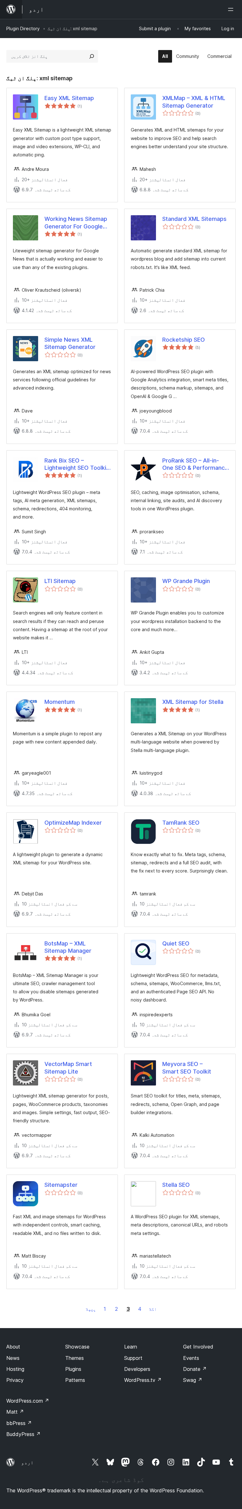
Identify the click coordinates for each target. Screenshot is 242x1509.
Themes (74, 1358)
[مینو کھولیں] (232, 9)
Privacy (15, 1380)
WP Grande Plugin (186, 581)
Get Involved (198, 1347)
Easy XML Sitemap (69, 98)
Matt (15, 1412)
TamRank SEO (180, 822)
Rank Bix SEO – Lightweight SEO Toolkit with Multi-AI (76, 464)
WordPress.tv (143, 1380)
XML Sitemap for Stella (192, 701)
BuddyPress (23, 1434)
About (13, 1347)
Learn (130, 1347)
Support (133, 1358)
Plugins (73, 1369)
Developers (137, 1369)
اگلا (153, 1309)
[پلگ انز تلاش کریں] (91, 56)
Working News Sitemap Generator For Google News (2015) (75, 223)
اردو (27, 1462)
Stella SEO (176, 1184)
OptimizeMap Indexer (73, 822)
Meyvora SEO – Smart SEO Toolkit (186, 1067)
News (13, 1358)
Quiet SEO (175, 943)
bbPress (19, 1423)
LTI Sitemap (60, 581)
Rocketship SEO (183, 339)
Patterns (75, 1380)
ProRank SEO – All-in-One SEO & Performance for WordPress (195, 464)
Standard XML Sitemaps (194, 219)
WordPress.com (27, 1401)
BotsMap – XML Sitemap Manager (67, 947)
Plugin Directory (23, 28)
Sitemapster (61, 1184)
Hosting (15, 1369)
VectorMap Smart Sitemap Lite (68, 1067)
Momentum (59, 701)
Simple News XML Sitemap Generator (69, 343)
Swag (192, 1380)
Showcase (77, 1347)
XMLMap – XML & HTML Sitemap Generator (193, 102)
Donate (195, 1369)
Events (191, 1358)
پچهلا (91, 1309)
